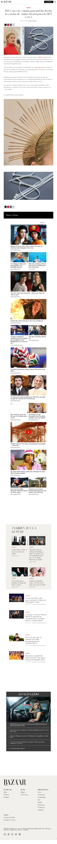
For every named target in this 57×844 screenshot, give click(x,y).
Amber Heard (38, 67)
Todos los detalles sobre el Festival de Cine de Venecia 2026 (37, 583)
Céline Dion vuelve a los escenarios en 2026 (19, 551)
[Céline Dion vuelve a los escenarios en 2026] (20, 540)
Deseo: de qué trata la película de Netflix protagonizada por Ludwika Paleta (33, 640)
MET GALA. (42, 57)
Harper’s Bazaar (32, 21)
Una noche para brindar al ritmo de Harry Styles (19, 583)
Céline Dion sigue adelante (17, 748)
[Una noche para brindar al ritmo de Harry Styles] (20, 571)
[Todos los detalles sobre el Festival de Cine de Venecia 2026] (37, 571)
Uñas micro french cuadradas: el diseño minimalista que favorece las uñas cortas (29, 730)
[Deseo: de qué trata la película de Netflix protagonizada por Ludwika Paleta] (16, 637)
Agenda (28, 7)
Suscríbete (48, 2)
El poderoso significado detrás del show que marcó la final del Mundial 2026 (35, 657)
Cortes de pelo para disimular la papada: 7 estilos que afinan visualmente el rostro (27, 742)
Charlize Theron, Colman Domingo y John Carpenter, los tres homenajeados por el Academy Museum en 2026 (36, 554)
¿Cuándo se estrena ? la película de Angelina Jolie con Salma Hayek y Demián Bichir (35, 617)
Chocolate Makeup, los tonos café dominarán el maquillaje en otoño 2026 (29, 736)
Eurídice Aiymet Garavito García (39, 604)
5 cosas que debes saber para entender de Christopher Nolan (35, 600)
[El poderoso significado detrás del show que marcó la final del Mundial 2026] (16, 655)
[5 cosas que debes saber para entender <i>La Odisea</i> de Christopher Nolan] (16, 598)
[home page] (7, 2)
